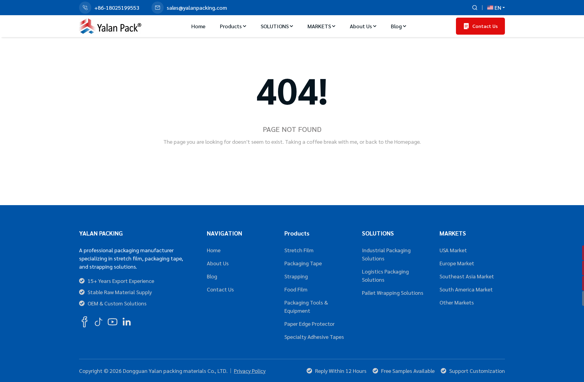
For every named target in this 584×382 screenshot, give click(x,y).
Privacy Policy (250, 370)
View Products (319, 161)
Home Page (267, 161)
